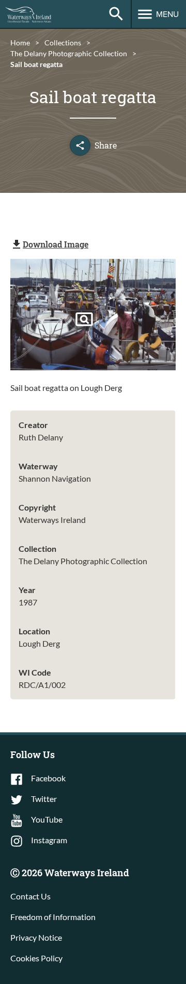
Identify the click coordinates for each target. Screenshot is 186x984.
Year (27, 590)
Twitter (44, 798)
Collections (62, 42)
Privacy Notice (36, 937)
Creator (33, 425)
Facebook (48, 778)
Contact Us (30, 896)
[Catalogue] (116, 14)
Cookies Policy (36, 958)
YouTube (47, 819)
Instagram (49, 840)
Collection (37, 548)
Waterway (38, 466)
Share (106, 145)
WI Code (35, 672)
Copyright (37, 507)
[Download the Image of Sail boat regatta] (84, 319)
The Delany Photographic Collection (68, 53)
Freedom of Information (53, 917)
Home (20, 42)
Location (34, 631)
